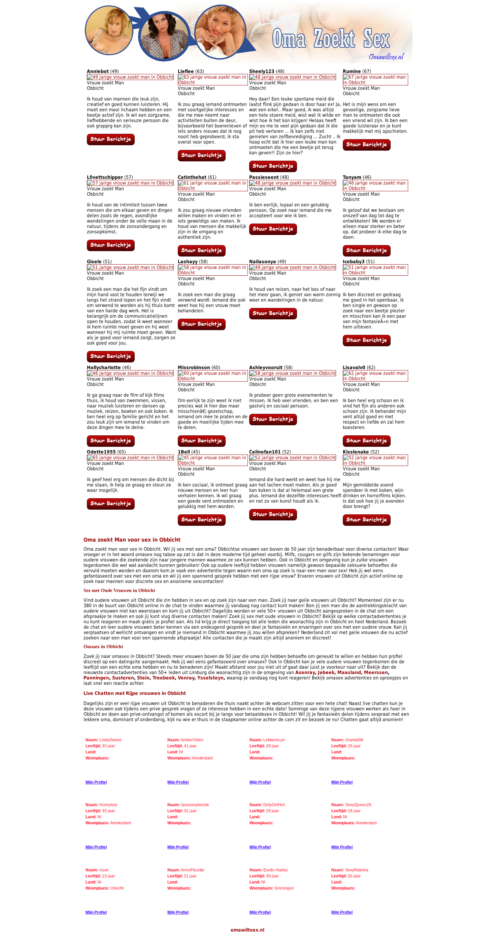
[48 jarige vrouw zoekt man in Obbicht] (292, 77)
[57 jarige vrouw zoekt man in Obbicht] (130, 183)
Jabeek (326, 672)
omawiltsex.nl (247, 930)
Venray (186, 677)
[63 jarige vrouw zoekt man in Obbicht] (213, 82)
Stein (143, 677)
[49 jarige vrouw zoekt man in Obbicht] (130, 77)
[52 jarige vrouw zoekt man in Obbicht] (292, 457)
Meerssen (376, 672)
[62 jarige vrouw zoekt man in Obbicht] (375, 378)
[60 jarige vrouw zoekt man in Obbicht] (213, 378)
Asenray (305, 672)
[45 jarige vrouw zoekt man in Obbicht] (213, 463)
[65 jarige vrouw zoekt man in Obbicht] (130, 457)
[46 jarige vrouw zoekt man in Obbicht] (375, 188)
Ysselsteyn (210, 677)
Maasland (349, 672)
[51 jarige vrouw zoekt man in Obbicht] (130, 267)
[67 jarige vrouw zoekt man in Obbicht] (375, 82)
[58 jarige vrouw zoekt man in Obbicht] (213, 272)
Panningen (96, 677)
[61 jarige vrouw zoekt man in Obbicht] (213, 188)
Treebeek (164, 677)
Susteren (123, 677)
